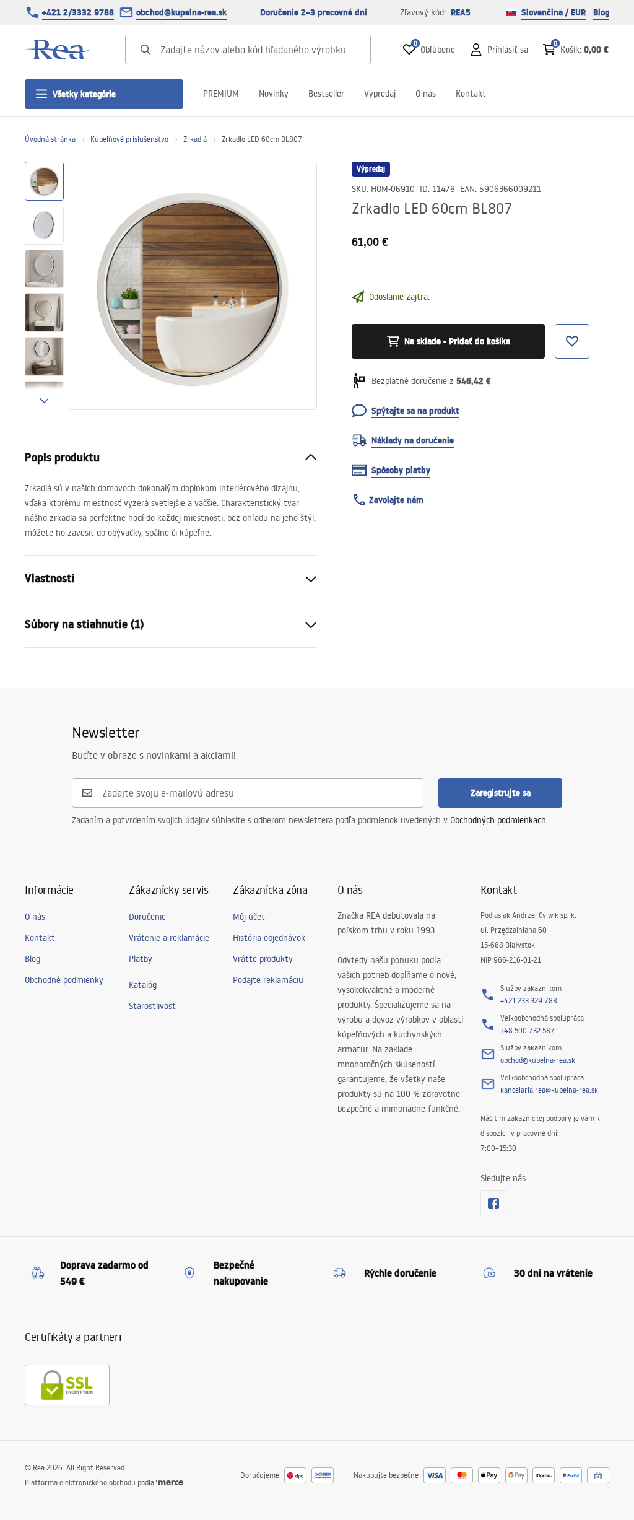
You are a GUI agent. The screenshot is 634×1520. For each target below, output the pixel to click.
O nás (425, 93)
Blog (601, 12)
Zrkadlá (195, 139)
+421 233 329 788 (528, 1000)
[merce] (169, 1482)
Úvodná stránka (50, 139)
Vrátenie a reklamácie (169, 937)
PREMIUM (221, 93)
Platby (140, 958)
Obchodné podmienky (64, 979)
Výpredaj (380, 93)
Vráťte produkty (263, 958)
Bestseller (326, 93)
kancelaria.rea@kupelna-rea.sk (549, 1089)
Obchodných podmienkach (498, 820)
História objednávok (269, 937)
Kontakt (471, 93)
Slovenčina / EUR (553, 12)
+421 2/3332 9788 (78, 12)
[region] (44, 286)
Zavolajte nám (396, 500)
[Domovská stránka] (59, 49)
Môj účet (249, 916)
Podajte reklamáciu (268, 979)
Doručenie (147, 916)
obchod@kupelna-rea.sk (181, 12)
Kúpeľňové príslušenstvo (129, 139)
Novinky (274, 93)
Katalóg (143, 984)
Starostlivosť (152, 1005)
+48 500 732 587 (527, 1030)
